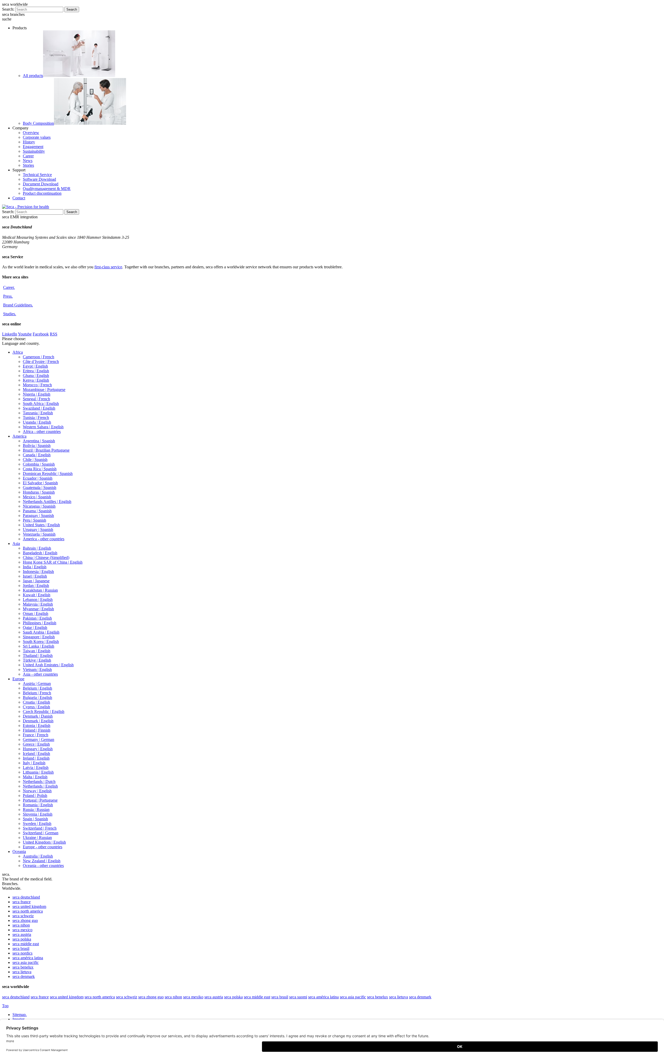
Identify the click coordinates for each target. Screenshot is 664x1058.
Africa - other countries (42, 431)
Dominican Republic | (48, 473)
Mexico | (37, 497)
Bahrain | (37, 548)
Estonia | (36, 725)
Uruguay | (38, 529)
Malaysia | (38, 604)
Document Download (40, 184)
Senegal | (36, 399)
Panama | (37, 511)
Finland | (36, 730)
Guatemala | (39, 487)
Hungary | (38, 749)
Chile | (35, 459)
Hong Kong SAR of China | (52, 562)
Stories (28, 165)
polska (21, 939)
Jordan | (36, 585)
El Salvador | (40, 483)
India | (34, 567)
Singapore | (39, 637)
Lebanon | (38, 599)
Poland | (35, 795)
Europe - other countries (42, 847)
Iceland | (36, 753)
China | (46, 557)
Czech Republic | (43, 711)
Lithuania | (38, 772)
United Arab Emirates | (48, 665)
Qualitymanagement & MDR (47, 188)
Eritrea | (36, 371)
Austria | (37, 683)
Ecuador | (37, 478)
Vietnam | (37, 669)
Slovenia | (37, 814)
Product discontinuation (42, 193)
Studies (9, 314)
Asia (16, 543)
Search (71, 9)
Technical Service (37, 174)
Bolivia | (37, 445)
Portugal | (40, 800)
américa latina (27, 958)
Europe (18, 679)
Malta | (35, 777)
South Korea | (41, 641)
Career (28, 156)
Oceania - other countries (43, 865)
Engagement (33, 146)
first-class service (108, 267)
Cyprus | (36, 707)
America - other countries (43, 539)
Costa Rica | (40, 469)
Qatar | (35, 627)
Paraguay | (38, 515)
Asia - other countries (40, 674)
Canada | (37, 455)
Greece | (36, 744)
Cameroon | (38, 357)
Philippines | (39, 623)
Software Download (39, 179)
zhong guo (25, 920)
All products (33, 75)
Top (5, 1006)
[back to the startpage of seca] (25, 207)
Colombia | (39, 464)
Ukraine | (37, 837)
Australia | (38, 856)
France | (35, 735)
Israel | (35, 576)
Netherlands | (39, 781)
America (19, 436)
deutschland (26, 897)
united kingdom (29, 906)
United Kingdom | (44, 842)
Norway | (37, 791)
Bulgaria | (37, 697)
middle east (25, 944)
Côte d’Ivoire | (41, 361)
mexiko (193, 997)
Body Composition (38, 123)
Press (8, 296)
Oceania (19, 851)
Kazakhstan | (40, 590)
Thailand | (38, 655)
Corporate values (37, 137)
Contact (18, 198)
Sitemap (19, 1014)
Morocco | (37, 385)
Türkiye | (37, 660)
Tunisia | (36, 417)
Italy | (34, 763)
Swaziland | (39, 408)
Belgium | (37, 688)
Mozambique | (44, 389)
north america (27, 911)
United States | (41, 525)
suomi (298, 997)
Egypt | (35, 366)
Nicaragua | (39, 506)
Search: (8, 9)
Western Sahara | (43, 427)
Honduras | (39, 492)
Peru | (34, 520)
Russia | (36, 809)
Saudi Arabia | (41, 632)
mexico (22, 930)
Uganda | (37, 422)
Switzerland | (40, 828)
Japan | (36, 581)
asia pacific (25, 962)
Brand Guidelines (18, 305)
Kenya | (36, 380)
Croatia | (36, 702)
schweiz (23, 916)
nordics (22, 953)
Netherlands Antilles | (47, 501)
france (21, 902)
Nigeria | (36, 394)
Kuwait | (36, 595)
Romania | (38, 805)
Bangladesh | (40, 553)
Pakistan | (37, 618)
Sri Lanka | (38, 646)
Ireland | (36, 758)
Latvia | (36, 767)
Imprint (18, 1019)
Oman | (35, 613)
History (29, 142)
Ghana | (36, 375)
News (27, 160)
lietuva (21, 972)
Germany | (38, 739)
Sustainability (34, 151)
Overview (31, 132)
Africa (17, 352)
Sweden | (37, 823)
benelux (22, 967)
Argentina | (39, 441)
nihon (21, 925)
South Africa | (41, 403)
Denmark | (38, 716)
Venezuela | (39, 534)
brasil (20, 948)
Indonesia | (38, 571)
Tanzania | (38, 413)
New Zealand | (41, 861)
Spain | (35, 819)
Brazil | (46, 450)
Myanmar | (38, 609)
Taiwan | (36, 651)
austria (21, 934)
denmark (23, 976)
